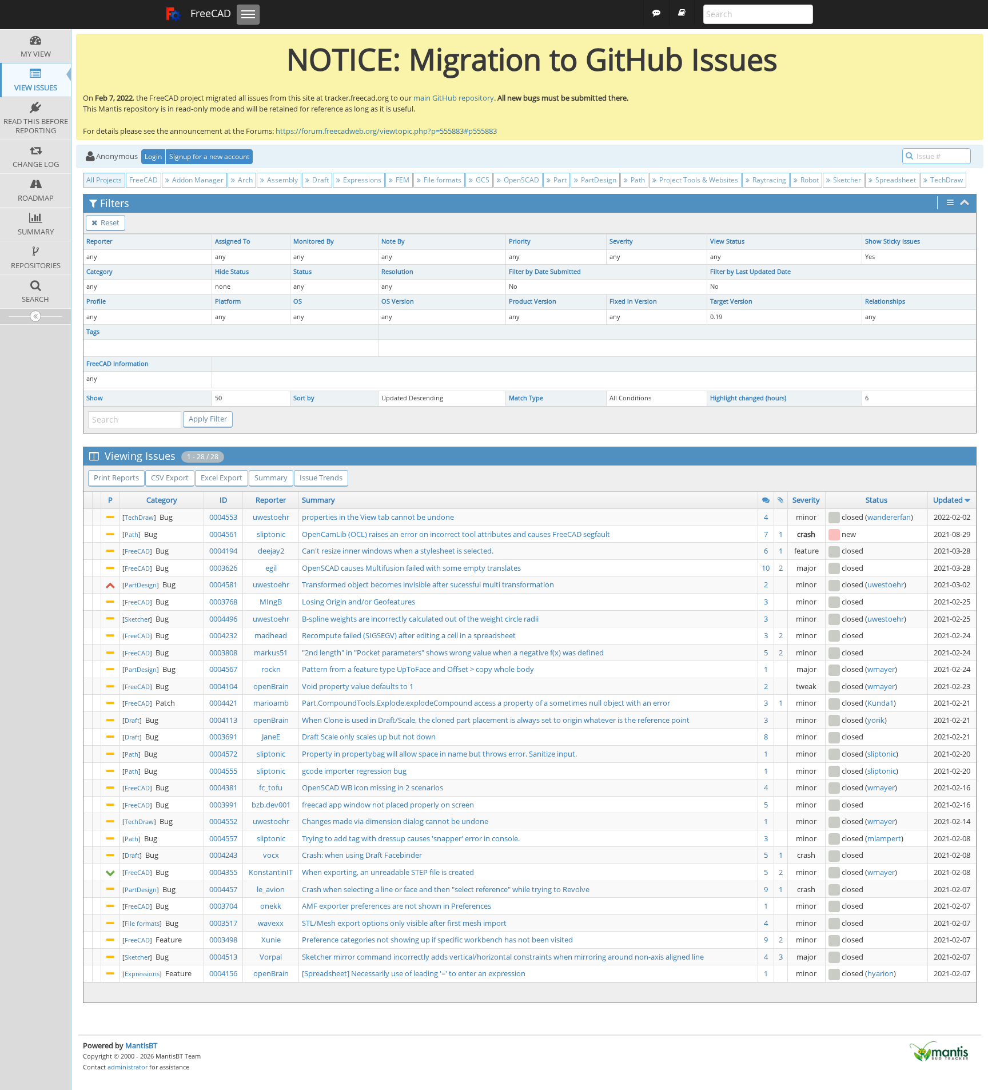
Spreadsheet (895, 180)
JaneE (271, 736)
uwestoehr (271, 517)
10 (766, 568)
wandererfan (889, 517)
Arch (244, 180)
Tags (92, 332)
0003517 (223, 923)
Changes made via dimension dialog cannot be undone (395, 821)
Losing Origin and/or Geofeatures (358, 601)
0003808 (223, 652)
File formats (441, 180)
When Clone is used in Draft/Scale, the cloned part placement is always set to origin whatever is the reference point (496, 720)
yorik (876, 720)
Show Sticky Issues (892, 241)
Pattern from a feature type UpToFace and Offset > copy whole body (418, 669)
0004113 (223, 720)
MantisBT (141, 1045)
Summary (271, 477)
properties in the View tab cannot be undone (378, 517)
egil (271, 568)
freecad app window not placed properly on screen (388, 804)
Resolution (397, 272)
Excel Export (221, 477)
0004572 (223, 754)
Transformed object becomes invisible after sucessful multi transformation (428, 584)
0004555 (223, 771)
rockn (271, 669)
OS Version (397, 301)
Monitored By (313, 241)
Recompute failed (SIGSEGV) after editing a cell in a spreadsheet (409, 635)
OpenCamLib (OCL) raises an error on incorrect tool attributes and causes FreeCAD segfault (456, 534)
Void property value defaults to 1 (357, 686)
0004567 (223, 669)
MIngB (271, 601)
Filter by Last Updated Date (750, 272)
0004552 (223, 821)
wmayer (881, 669)
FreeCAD (209, 13)
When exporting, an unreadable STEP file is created (388, 872)
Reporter (99, 241)
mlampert (884, 838)
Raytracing (768, 180)
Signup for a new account (209, 156)
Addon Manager (197, 180)
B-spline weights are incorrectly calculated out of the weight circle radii (420, 619)
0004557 (223, 838)
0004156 (223, 973)
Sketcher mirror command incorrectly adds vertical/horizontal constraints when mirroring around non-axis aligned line (503, 957)
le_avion (271, 889)
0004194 (223, 551)
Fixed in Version (633, 301)
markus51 (271, 652)
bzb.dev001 (271, 804)
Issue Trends (321, 477)
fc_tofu (270, 787)
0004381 (223, 787)
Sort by (303, 398)
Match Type (526, 398)
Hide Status (232, 272)
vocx (271, 855)
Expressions (361, 180)
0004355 (223, 872)
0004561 (223, 534)
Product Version (532, 301)
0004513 (223, 957)
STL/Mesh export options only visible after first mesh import (404, 923)
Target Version (731, 301)
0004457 (223, 889)
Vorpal (271, 957)
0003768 (223, 601)
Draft (319, 180)
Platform (228, 301)
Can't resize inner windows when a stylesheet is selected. (397, 551)
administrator (127, 1067)
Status (302, 272)
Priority (520, 241)
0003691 (223, 736)
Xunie (271, 939)
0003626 (223, 568)
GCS (481, 180)
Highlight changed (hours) (748, 398)
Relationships (885, 301)
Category (99, 272)
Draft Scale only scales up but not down (369, 736)
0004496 (223, 619)
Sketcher (846, 180)
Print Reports (116, 477)
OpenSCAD (520, 180)
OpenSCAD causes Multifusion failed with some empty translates (411, 568)
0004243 (223, 855)
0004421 (223, 703)
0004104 (223, 686)
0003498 (223, 939)
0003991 (223, 804)
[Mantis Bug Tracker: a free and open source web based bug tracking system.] (939, 1050)
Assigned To (232, 241)
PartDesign (597, 180)
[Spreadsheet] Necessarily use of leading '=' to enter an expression (413, 973)
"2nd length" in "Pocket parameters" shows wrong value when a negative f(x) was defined (453, 652)
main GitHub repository (453, 98)
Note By (393, 241)
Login (153, 156)
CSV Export (170, 477)
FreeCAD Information (117, 364)
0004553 (223, 517)
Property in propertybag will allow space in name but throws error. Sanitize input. (439, 754)
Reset (109, 222)
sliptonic (271, 534)
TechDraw (946, 180)
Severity (621, 241)
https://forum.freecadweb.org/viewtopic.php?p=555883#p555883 (386, 131)
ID (223, 500)
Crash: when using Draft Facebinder (362, 855)
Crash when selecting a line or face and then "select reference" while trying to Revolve (445, 889)
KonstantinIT (271, 872)
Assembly (281, 180)
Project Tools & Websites (698, 180)
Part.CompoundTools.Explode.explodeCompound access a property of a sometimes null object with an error (486, 703)
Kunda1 (880, 703)
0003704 (223, 906)
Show (94, 398)
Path (637, 180)
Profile (96, 301)
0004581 (223, 584)
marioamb (271, 703)
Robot (809, 180)
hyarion (880, 973)
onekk (270, 906)
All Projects (104, 180)
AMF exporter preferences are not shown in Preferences (396, 906)
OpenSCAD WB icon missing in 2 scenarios (372, 787)
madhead (270, 635)
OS (297, 301)
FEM (401, 180)
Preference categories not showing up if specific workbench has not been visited (437, 939)
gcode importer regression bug (354, 771)
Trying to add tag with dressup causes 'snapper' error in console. (411, 838)
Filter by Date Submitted (545, 272)
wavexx (271, 923)
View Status (727, 241)
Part (559, 180)
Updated (948, 500)
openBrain (271, 686)
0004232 (223, 635)
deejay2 (271, 551)
